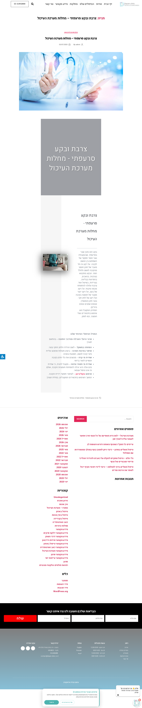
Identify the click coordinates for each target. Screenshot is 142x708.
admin (78, 44)
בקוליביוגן (80, 374)
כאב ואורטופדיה (60, 522)
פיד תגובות (62, 587)
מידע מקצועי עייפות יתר (56, 558)
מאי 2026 (63, 435)
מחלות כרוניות (61, 525)
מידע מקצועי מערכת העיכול (55, 550)
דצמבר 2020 (62, 467)
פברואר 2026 (62, 446)
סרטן (65, 561)
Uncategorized (71, 33)
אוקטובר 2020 (61, 471)
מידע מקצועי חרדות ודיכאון (55, 540)
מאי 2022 (63, 453)
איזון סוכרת (62, 500)
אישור (51, 702)
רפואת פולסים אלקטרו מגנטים (53, 565)
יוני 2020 (63, 481)
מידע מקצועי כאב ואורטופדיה (54, 547)
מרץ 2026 (63, 442)
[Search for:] (111, 419)
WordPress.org (60, 591)
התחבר (65, 580)
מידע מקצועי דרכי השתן (56, 536)
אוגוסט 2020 (62, 474)
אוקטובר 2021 (61, 464)
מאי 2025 (63, 449)
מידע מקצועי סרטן (59, 554)
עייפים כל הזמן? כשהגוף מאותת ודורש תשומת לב (110, 444)
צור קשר (49, 4)
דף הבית (108, 4)
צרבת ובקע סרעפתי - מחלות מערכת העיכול (84, 398)
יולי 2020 (63, 478)
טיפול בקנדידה (61, 518)
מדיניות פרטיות (67, 702)
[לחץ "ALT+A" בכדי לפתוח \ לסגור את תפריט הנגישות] (2, 356)
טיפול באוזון (62, 511)
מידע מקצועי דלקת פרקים (55, 533)
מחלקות (74, 4)
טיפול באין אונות (60, 515)
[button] (32, 4)
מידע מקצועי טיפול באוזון (56, 543)
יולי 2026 (63, 428)
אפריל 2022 (62, 456)
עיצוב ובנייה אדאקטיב (71, 682)
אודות (99, 4)
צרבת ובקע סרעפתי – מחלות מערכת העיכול (71, 38)
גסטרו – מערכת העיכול (57, 507)
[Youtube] (28, 648)
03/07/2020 (63, 44)
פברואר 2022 (62, 460)
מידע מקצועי (61, 4)
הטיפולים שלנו (87, 4)
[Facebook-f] (33, 648)
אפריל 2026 (62, 438)
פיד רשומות (62, 584)
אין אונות (63, 504)
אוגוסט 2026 (62, 424)
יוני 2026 (63, 431)
